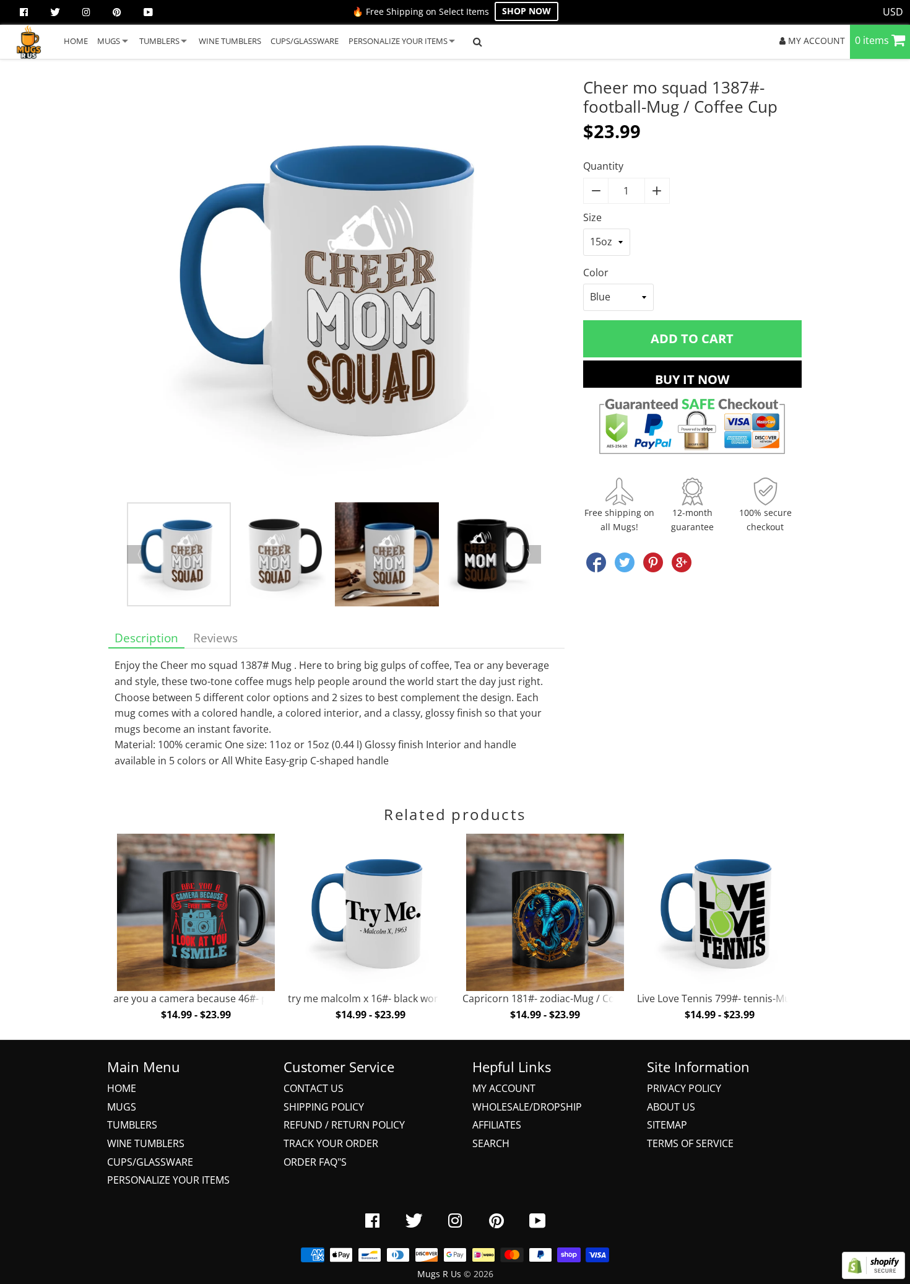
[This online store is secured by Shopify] (873, 1275)
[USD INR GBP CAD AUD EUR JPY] (893, 12)
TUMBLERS (159, 40)
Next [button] (531, 554)
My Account (503, 1088)
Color (596, 272)
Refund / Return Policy (344, 1125)
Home (121, 1088)
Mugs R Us (439, 1274)
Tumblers (132, 1125)
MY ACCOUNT (815, 40)
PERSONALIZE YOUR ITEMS (398, 40)
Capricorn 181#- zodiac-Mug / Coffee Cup (558, 998)
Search (490, 1143)
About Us (671, 1107)
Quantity (603, 166)
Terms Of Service (690, 1143)
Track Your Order (331, 1143)
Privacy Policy (684, 1088)
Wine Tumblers (145, 1143)
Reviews (215, 637)
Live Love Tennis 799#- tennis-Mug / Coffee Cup (746, 998)
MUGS (108, 40)
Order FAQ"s (315, 1162)
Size (592, 217)
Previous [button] (136, 554)
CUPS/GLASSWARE (305, 40)
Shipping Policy (324, 1107)
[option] (336, 290)
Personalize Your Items (168, 1180)
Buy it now (692, 379)
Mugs (121, 1107)
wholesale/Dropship (527, 1107)
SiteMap (667, 1125)
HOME (76, 40)
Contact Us (314, 1088)
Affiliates (496, 1125)
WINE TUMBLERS (230, 40)
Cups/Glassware (150, 1162)
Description (146, 637)
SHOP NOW (526, 11)
